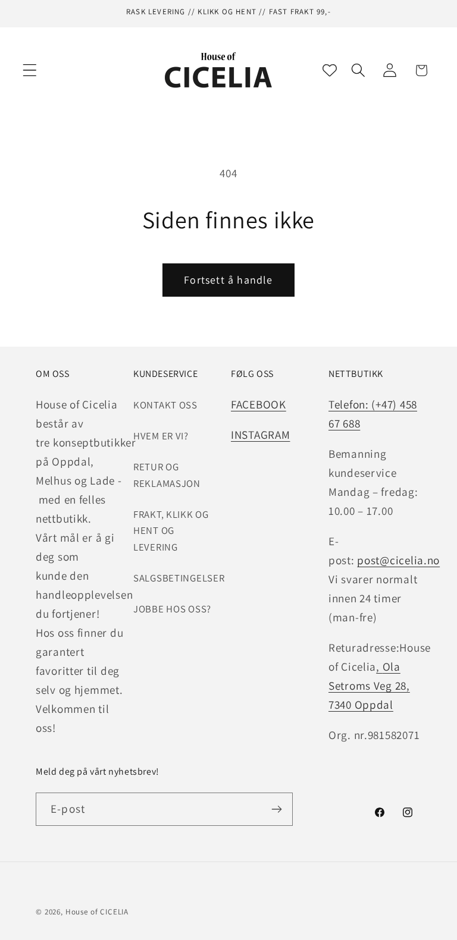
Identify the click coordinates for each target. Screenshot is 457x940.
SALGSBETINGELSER (179, 577)
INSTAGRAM (260, 434)
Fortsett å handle (228, 280)
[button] (30, 70)
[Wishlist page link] (330, 70)
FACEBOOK (258, 404)
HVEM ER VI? (161, 435)
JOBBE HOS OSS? (172, 608)
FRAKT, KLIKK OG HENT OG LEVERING (171, 531)
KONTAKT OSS (165, 404)
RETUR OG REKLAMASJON (167, 475)
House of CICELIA (97, 912)
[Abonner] (276, 809)
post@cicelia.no (398, 560)
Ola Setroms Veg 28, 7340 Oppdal (369, 685)
